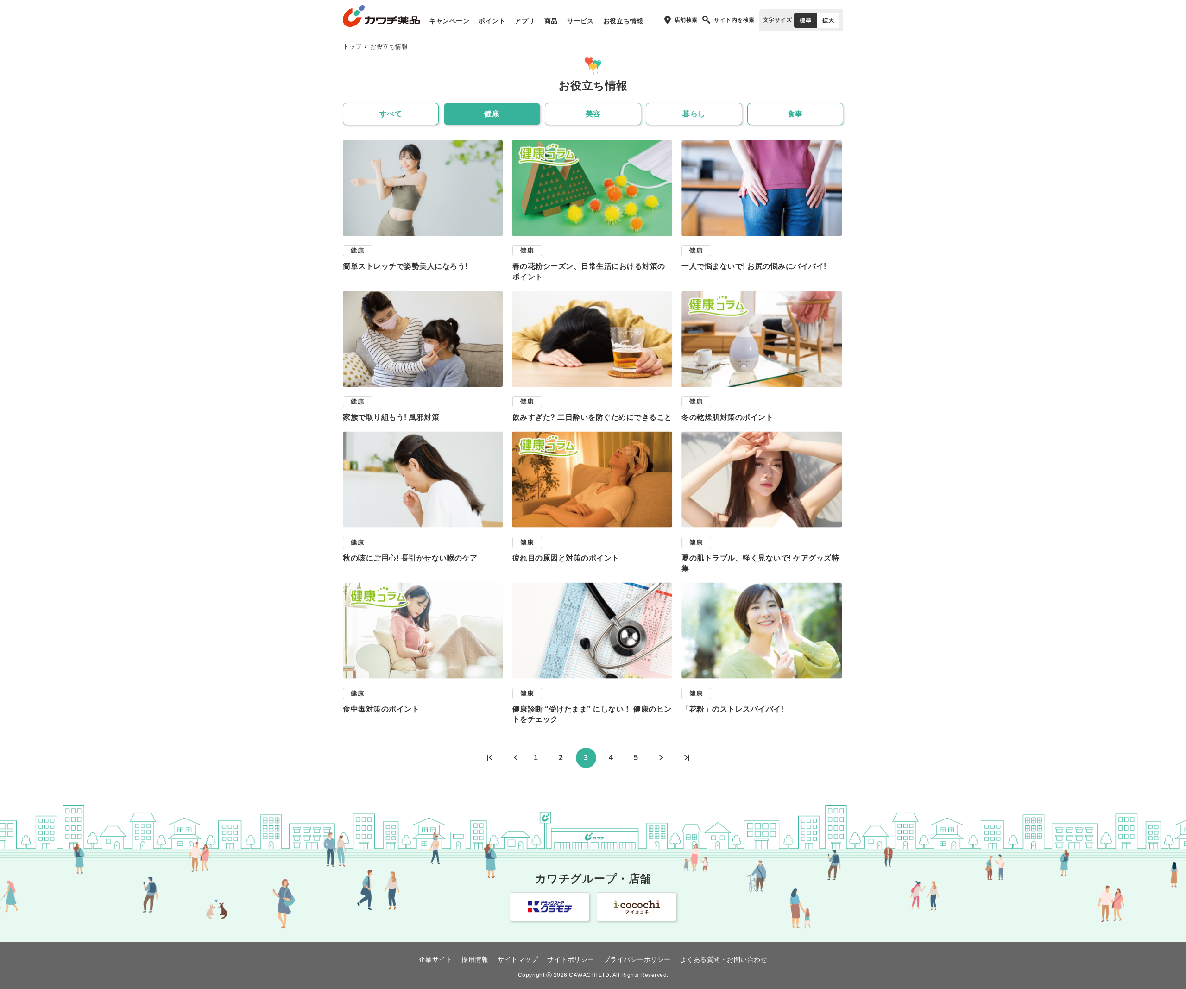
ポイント (492, 21)
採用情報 (474, 959)
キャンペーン (449, 21)
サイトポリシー (570, 959)
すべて (391, 114)
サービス (580, 21)
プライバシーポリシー (637, 959)
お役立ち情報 (623, 21)
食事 (795, 114)
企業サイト (436, 959)
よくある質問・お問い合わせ (724, 959)
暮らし (694, 114)
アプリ (525, 21)
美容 (593, 114)
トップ (352, 47)
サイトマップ (518, 959)
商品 (551, 21)
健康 (491, 114)
